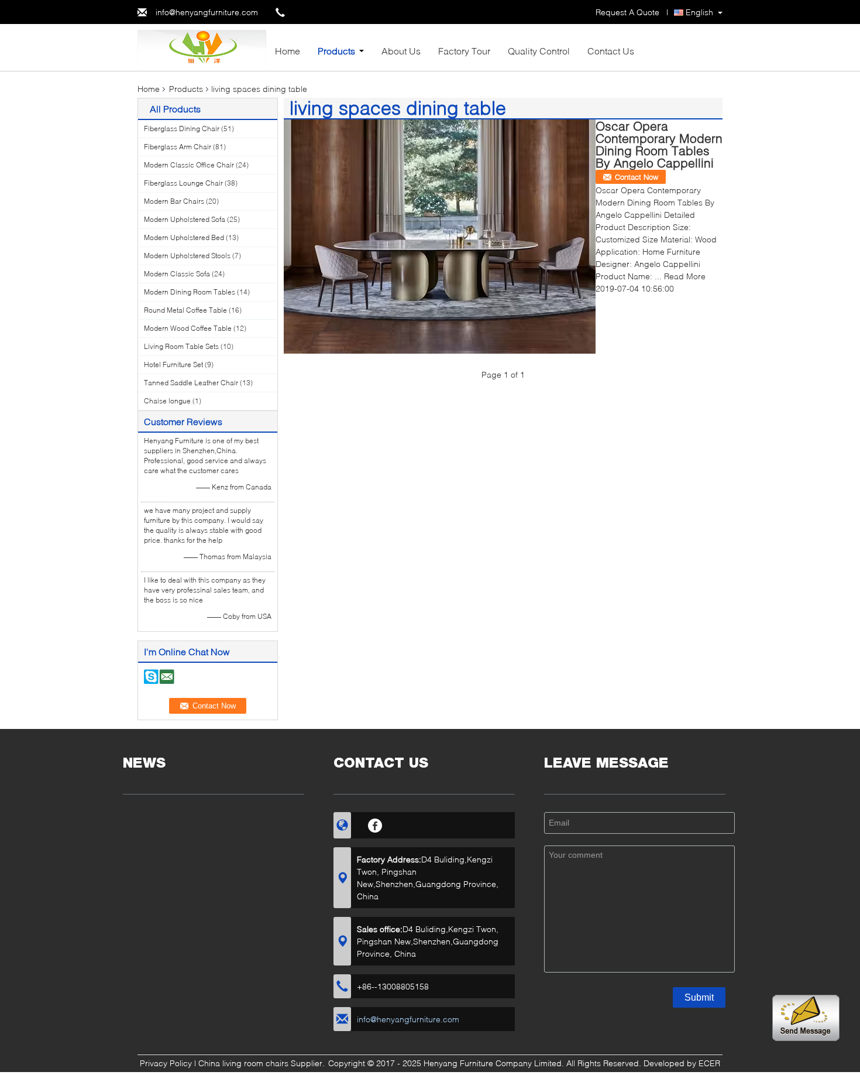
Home (287, 50)
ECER (709, 1063)
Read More (685, 276)
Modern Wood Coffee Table (188, 328)
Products (336, 50)
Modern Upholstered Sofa (184, 219)
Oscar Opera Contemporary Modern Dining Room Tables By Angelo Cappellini (659, 144)
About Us (401, 50)
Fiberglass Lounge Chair (183, 183)
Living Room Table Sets (181, 346)
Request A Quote (627, 12)
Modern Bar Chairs (174, 201)
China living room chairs (243, 1063)
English (699, 12)
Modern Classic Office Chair (189, 164)
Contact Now (636, 177)
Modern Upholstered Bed (184, 237)
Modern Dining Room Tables (189, 291)
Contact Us (610, 50)
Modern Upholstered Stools (187, 255)
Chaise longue (167, 400)
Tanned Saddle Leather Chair (191, 382)
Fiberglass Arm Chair (177, 146)
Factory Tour (464, 50)
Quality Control (539, 50)
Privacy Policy (166, 1063)
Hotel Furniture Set (173, 364)
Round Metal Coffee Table (185, 310)
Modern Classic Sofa (177, 273)
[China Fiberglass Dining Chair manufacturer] (201, 47)
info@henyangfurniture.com (207, 12)
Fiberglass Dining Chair (181, 128)
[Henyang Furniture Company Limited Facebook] (375, 824)
